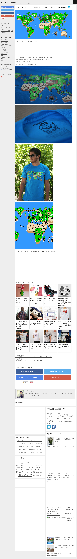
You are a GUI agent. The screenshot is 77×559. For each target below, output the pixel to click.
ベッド (20, 470)
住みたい (42, 470)
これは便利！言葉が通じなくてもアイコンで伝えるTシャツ (64, 346)
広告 (2, 55)
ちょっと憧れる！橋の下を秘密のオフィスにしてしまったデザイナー (30, 444)
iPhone (29, 463)
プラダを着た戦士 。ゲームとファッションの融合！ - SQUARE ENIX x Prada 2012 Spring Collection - (22, 325)
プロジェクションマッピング (35, 467)
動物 (20, 472)
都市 (37, 475)
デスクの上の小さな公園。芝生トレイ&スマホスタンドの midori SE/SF (30, 441)
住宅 (17, 472)
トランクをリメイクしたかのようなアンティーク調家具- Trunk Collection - (33, 357)
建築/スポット (4, 57)
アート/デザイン (4, 41)
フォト (2, 50)
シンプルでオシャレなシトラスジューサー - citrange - (60, 473)
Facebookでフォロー (7, 69)
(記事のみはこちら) (6, 68)
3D (16, 463)
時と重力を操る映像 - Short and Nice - (70, 518)
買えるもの (3, 32)
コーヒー (39, 465)
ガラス (24, 465)
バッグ (25, 467)
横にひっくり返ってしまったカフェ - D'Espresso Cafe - (60, 507)
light (38, 463)
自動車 (41, 472)
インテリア (3, 42)
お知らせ (3, 39)
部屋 (34, 476)
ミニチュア (29, 470)
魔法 (39, 475)
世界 (9, 31)
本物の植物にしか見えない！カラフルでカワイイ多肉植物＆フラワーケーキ (30, 452)
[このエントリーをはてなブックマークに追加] (69, 7)
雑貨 (2, 60)
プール (17, 470)
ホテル (23, 470)
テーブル (20, 467)
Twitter (37, 395)
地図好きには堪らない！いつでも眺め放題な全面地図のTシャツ (50, 346)
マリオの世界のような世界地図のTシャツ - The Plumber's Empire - (41, 7)
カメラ (20, 465)
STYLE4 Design (8, 2)
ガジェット (3, 44)
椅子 (33, 472)
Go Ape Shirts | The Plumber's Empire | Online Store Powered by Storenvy (36, 251)
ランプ (34, 470)
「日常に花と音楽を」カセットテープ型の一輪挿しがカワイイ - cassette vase (30, 449)
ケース (28, 465)
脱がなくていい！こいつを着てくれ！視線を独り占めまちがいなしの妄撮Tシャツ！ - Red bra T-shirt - (64, 325)
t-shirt (2, 31)
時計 (26, 472)
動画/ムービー (4, 54)
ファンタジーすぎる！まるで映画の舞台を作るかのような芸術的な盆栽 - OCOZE (64, 439)
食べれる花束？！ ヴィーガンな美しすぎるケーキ (30, 446)
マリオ (6, 31)
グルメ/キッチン (4, 45)
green (23, 463)
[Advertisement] (30, 49)
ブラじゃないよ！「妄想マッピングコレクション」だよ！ (36, 346)
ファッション (8, 27)
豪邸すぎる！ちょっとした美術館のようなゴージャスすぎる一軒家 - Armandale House (64, 539)
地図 (12, 31)
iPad (26, 463)
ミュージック (4, 52)
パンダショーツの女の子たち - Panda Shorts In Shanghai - (36, 323)
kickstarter (34, 463)
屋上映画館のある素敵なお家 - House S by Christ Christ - (29, 360)
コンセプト (33, 465)
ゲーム (2, 27)
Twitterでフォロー (7, 66)
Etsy (21, 463)
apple (18, 463)
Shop (17, 64)
